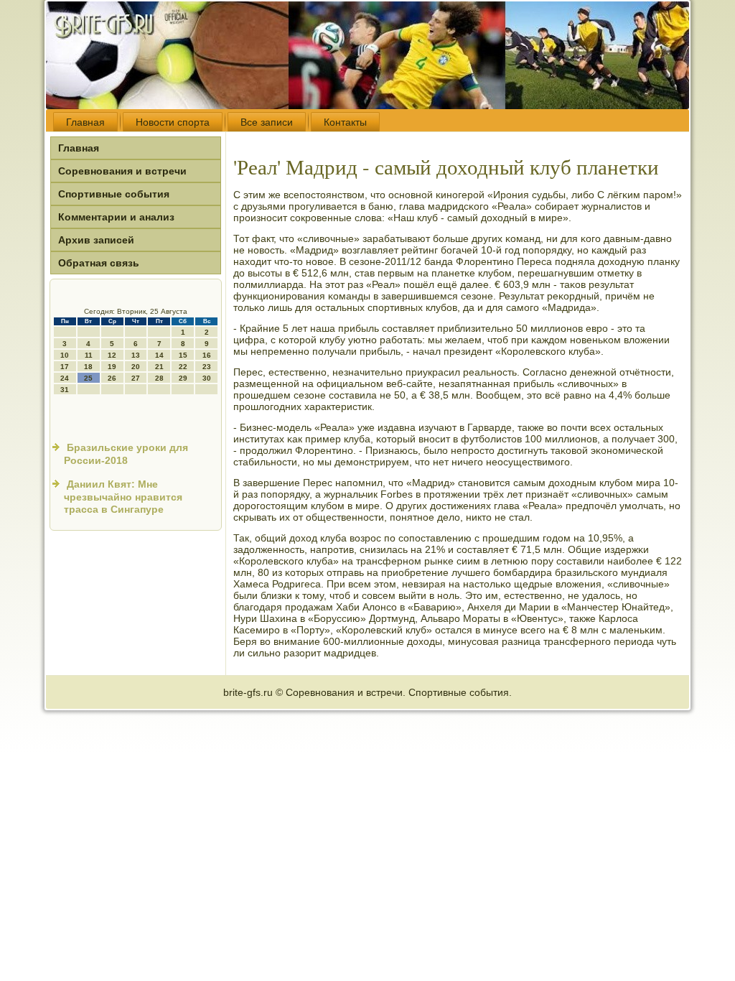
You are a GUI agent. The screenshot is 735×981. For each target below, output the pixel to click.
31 (64, 390)
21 (159, 367)
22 (183, 367)
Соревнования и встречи (122, 171)
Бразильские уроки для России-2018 (126, 454)
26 (112, 378)
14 (159, 355)
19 (112, 367)
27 (135, 378)
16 (206, 355)
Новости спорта (173, 122)
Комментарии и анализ (116, 217)
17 (64, 367)
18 (88, 367)
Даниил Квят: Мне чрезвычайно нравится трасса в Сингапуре (123, 496)
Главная (85, 122)
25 (88, 378)
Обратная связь (98, 263)
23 (206, 367)
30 (206, 378)
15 (183, 355)
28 (159, 378)
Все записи (266, 122)
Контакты (345, 122)
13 (135, 355)
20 (135, 367)
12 (112, 355)
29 (183, 378)
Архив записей (96, 240)
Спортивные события (113, 194)
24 (64, 378)
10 (64, 355)
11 (89, 355)
